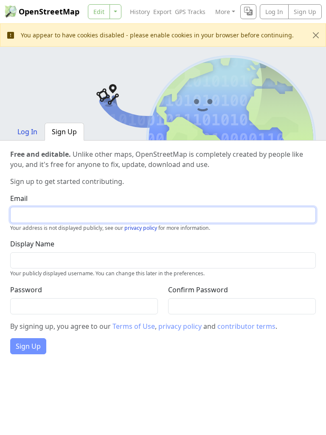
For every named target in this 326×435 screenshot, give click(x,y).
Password (26, 289)
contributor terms (246, 326)
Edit (98, 12)
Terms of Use (133, 326)
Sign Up (305, 12)
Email (19, 198)
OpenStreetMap (49, 11)
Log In (274, 12)
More (222, 12)
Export (162, 12)
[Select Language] (248, 11)
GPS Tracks (190, 12)
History (140, 12)
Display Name (32, 244)
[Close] (316, 35)
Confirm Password (198, 289)
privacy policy (140, 228)
